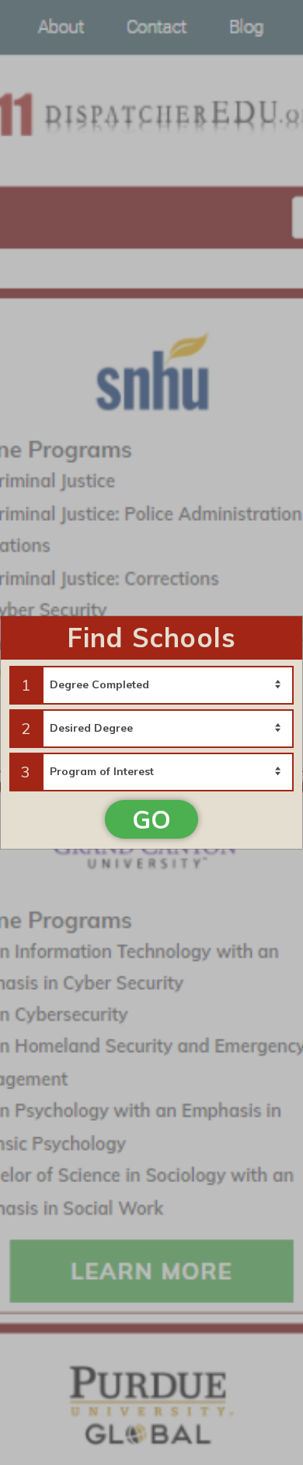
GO (151, 819)
